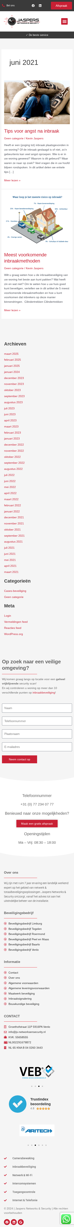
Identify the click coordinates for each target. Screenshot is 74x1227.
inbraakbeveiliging (44, 692)
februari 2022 (12, 505)
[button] (64, 21)
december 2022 (14, 444)
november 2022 (14, 450)
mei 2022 (10, 487)
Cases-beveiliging (15, 590)
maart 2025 (11, 353)
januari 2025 (12, 365)
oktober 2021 (12, 529)
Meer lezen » (12, 180)
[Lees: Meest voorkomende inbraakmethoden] (37, 220)
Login (7, 615)
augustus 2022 (13, 468)
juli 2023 (9, 408)
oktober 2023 (12, 390)
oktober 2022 (12, 456)
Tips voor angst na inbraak (31, 131)
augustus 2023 (13, 402)
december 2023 (14, 378)
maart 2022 (11, 499)
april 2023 (10, 420)
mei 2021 (10, 560)
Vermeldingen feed (16, 621)
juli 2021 (9, 547)
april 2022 (10, 493)
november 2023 (14, 384)
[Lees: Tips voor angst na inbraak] (37, 102)
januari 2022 (12, 511)
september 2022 (14, 462)
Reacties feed (12, 628)
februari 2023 (12, 432)
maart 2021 (11, 572)
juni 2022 (10, 481)
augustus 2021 (13, 541)
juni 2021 (10, 553)
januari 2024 (12, 372)
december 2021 (14, 517)
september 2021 (14, 535)
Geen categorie (13, 138)
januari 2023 (12, 438)
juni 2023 (10, 414)
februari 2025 (12, 359)
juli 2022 (9, 475)
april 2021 (10, 565)
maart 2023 (11, 426)
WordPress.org (13, 634)
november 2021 (14, 523)
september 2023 (14, 396)
